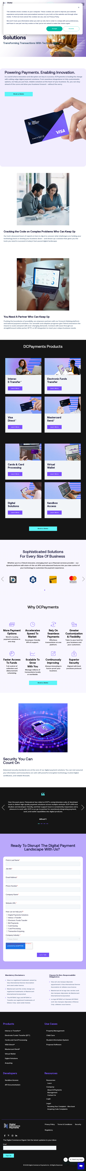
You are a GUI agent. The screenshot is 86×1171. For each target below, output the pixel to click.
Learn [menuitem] (49, 1083)
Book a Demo (43, 528)
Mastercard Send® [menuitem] (12, 1049)
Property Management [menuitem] (55, 1031)
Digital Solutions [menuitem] (11, 1058)
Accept (54, 29)
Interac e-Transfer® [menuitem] (13, 1031)
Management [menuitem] (52, 1093)
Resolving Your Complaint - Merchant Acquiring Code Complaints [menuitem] (61, 1108)
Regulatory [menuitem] (49, 1130)
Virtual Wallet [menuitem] (10, 1054)
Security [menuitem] (78, 1124)
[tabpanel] (43, 806)
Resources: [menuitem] (50, 1080)
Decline (71, 29)
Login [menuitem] (48, 1099)
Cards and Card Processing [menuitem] (16, 1040)
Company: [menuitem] (50, 1087)
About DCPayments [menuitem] (54, 1090)
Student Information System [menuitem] (57, 1040)
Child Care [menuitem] (50, 1035)
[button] (82, 4)
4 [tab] (49, 825)
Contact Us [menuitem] (51, 1095)
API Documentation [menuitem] (12, 1085)
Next (81, 807)
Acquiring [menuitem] (8, 1063)
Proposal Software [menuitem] (53, 1045)
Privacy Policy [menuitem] (50, 1124)
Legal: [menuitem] (48, 1103)
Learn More (15, 388)
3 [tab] (46, 825)
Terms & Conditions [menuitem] (64, 1124)
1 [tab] (41, 825)
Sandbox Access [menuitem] (11, 1080)
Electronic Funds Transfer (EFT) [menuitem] (17, 1035)
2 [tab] (43, 825)
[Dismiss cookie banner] (78, 8)
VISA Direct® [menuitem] (10, 1045)
